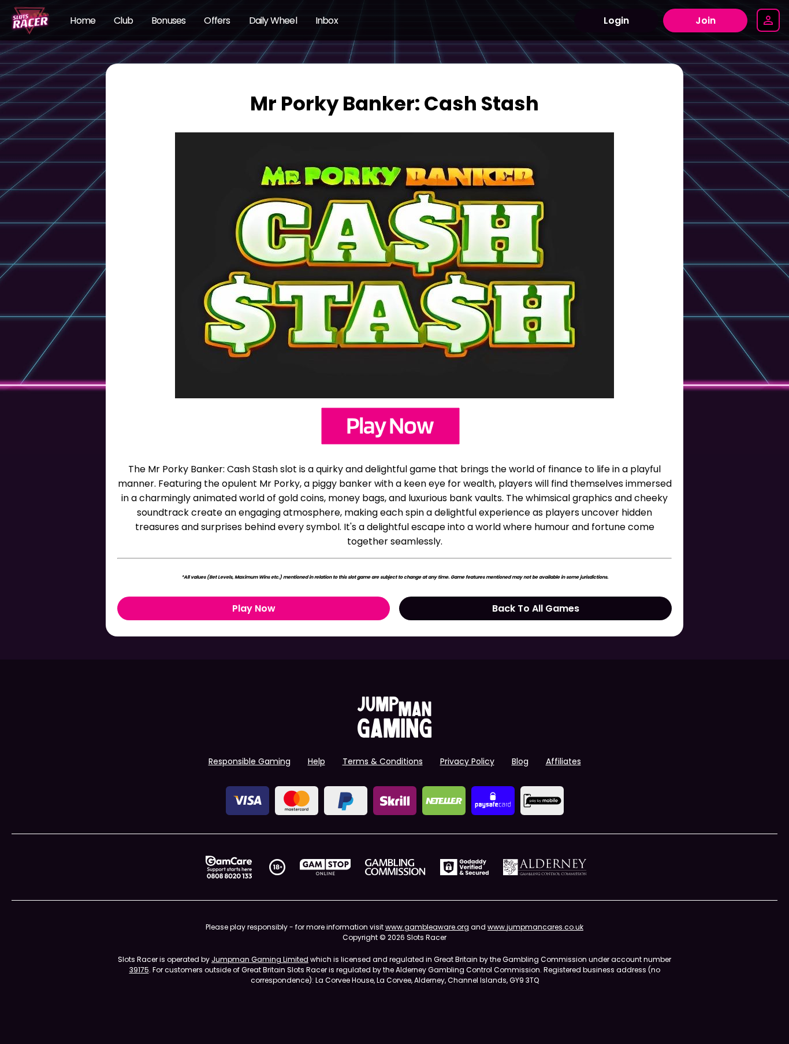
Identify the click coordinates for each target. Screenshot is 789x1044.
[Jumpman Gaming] (394, 734)
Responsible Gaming (250, 761)
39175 (139, 970)
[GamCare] (229, 867)
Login (616, 20)
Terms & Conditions (383, 761)
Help (316, 761)
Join (705, 20)
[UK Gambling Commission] (395, 867)
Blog (520, 761)
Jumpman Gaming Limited (259, 959)
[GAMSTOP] (325, 867)
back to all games (535, 608)
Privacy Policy (467, 761)
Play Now (254, 608)
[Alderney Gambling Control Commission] (545, 867)
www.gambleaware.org (427, 927)
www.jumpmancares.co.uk (535, 927)
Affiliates (563, 761)
